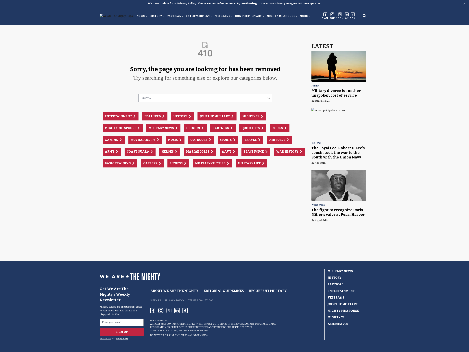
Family (315, 86)
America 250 (338, 324)
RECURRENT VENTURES (165, 330)
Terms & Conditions (200, 300)
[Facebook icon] (152, 310)
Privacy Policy (186, 3)
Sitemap (155, 300)
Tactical (174, 16)
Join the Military (248, 16)
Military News (340, 271)
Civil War (316, 143)
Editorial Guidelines (224, 291)
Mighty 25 (336, 317)
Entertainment (198, 16)
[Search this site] (364, 16)
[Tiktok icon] (185, 310)
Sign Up (121, 332)
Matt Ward (320, 163)
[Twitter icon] (168, 310)
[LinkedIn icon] (177, 310)
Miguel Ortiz (321, 220)
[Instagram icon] (160, 310)
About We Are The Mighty (174, 291)
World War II (318, 205)
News (140, 16)
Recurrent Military (268, 291)
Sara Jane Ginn (322, 101)
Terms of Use (105, 338)
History (156, 16)
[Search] (269, 98)
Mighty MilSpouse (281, 16)
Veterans (222, 16)
